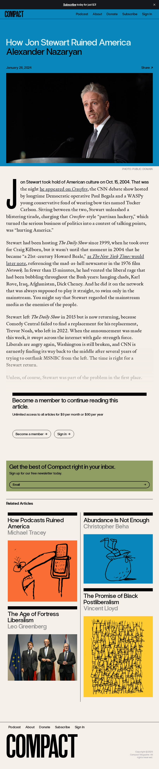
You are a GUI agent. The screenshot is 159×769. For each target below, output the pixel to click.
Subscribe (129, 14)
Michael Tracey (27, 532)
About (97, 14)
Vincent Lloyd (101, 608)
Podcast (82, 14)
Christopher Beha (106, 526)
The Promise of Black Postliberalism (111, 599)
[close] (154, 5)
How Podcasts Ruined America (36, 523)
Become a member (30, 434)
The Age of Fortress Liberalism (33, 617)
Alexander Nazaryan (44, 51)
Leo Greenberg (27, 626)
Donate (112, 14)
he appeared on (63, 189)
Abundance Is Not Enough (116, 520)
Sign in (62, 434)
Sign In (147, 14)
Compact (14, 14)
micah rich (148, 749)
